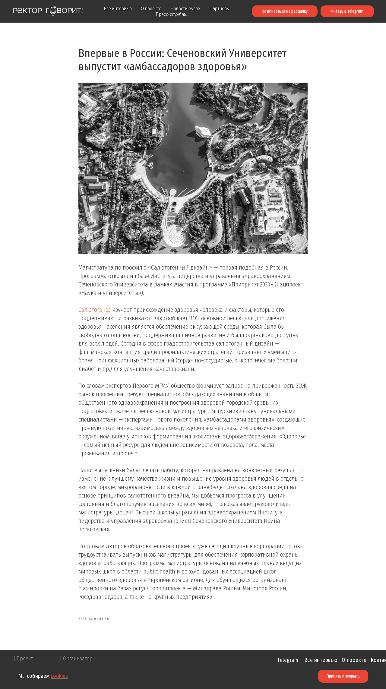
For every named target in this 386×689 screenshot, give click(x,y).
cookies (59, 676)
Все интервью (118, 8)
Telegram (287, 660)
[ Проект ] (25, 658)
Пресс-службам (171, 14)
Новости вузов (185, 8)
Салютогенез (94, 309)
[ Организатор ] (77, 658)
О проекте (151, 8)
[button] (285, 11)
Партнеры (219, 8)
